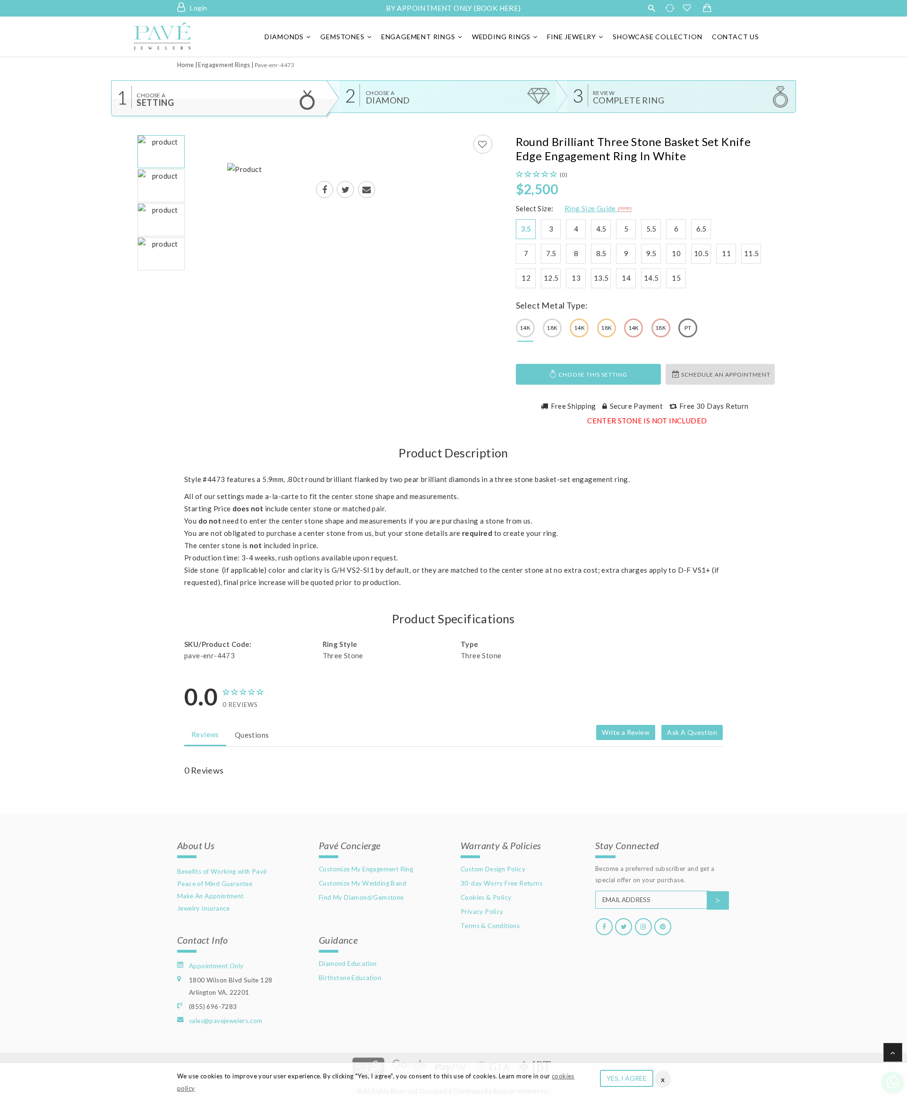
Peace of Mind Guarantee (214, 883)
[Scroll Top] (892, 1052)
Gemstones (342, 37)
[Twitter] (623, 926)
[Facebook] (604, 926)
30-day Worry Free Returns (501, 883)
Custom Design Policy (493, 869)
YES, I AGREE (627, 1078)
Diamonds (284, 37)
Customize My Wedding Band (362, 883)
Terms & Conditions (490, 926)
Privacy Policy (482, 911)
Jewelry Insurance (203, 908)
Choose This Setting (592, 374)
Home (185, 65)
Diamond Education (348, 963)
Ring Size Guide (591, 208)
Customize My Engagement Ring (366, 869)
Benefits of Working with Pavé (222, 871)
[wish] (689, 8)
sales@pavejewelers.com (226, 1021)
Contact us (735, 37)
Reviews (205, 734)
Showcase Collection (657, 37)
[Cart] (707, 8)
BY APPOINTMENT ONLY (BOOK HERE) (453, 8)
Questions (252, 735)
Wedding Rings (501, 37)
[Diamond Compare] (671, 8)
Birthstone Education (350, 977)
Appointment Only (216, 966)
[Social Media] (324, 190)
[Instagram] (643, 926)
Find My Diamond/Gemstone (361, 897)
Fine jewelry (571, 37)
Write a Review (626, 732)
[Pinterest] (662, 926)
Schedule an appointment (725, 374)
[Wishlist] (482, 144)
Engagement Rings (418, 37)
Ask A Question (692, 732)
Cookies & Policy (486, 897)
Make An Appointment (210, 896)
